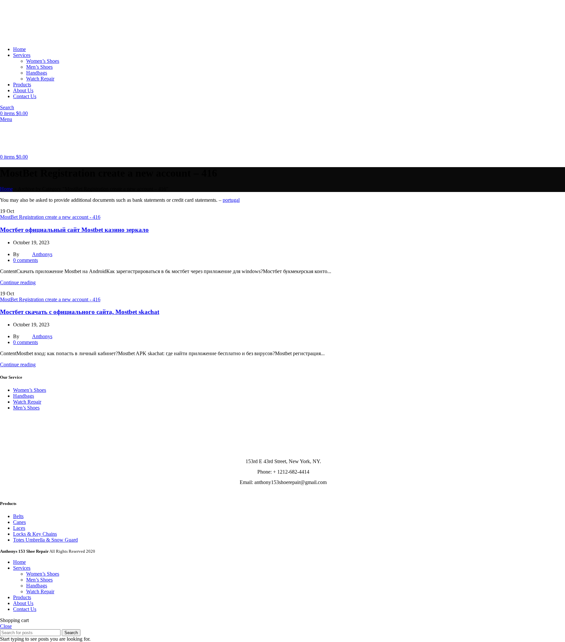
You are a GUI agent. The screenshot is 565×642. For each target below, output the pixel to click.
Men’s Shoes (39, 67)
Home (6, 189)
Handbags (36, 73)
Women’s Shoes (42, 61)
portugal (231, 200)
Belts (18, 516)
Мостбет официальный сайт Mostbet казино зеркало (74, 229)
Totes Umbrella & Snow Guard (45, 540)
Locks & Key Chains (35, 534)
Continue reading (18, 282)
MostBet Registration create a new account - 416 (50, 217)
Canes (19, 522)
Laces (19, 528)
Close (6, 626)
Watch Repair (40, 78)
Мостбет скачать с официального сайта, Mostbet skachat (79, 311)
